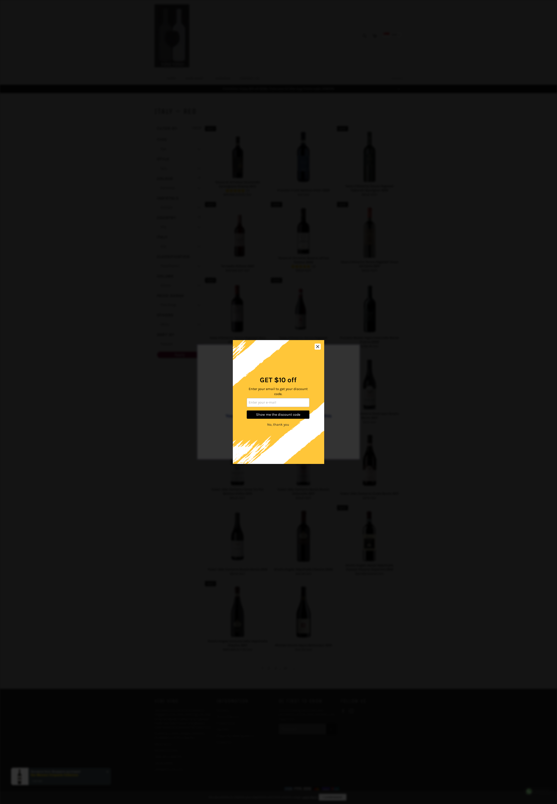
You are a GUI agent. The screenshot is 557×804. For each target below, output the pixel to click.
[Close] (318, 347)
